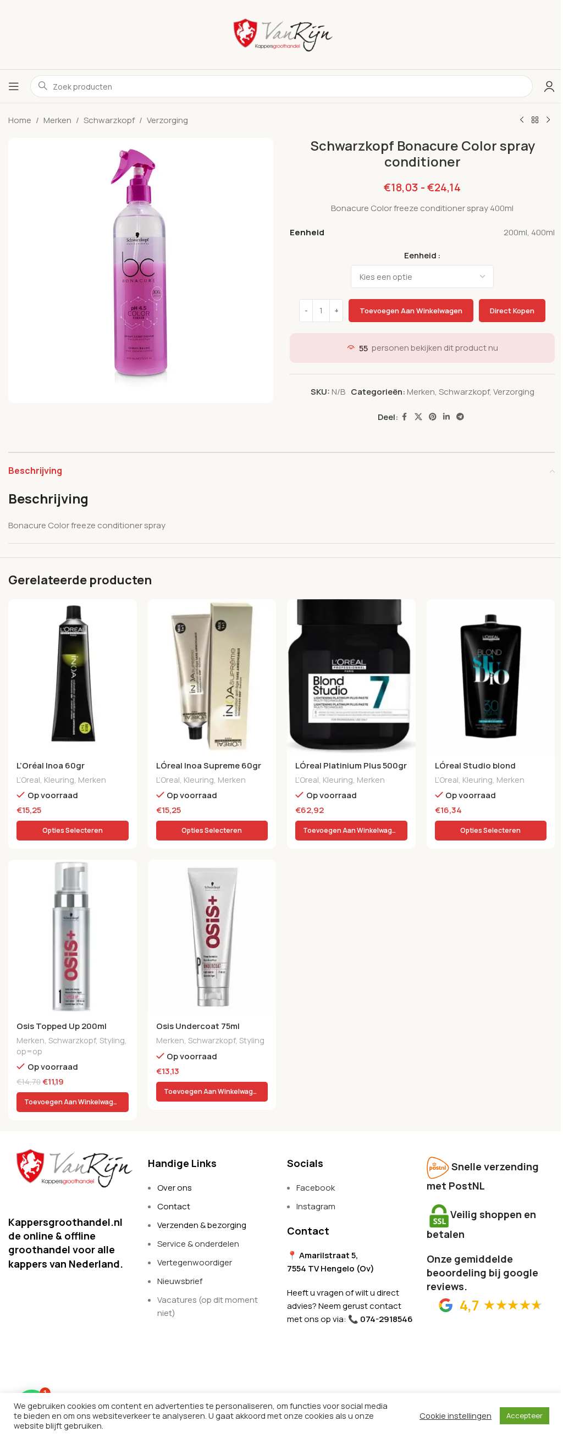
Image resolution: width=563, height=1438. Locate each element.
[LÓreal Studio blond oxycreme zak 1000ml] (491, 676)
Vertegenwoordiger (194, 1262)
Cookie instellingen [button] (456, 1415)
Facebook (315, 1187)
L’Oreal (28, 780)
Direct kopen (512, 311)
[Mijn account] (549, 86)
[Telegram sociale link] (460, 417)
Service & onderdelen (198, 1243)
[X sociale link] (418, 417)
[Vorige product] (521, 120)
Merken (57, 120)
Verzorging (167, 120)
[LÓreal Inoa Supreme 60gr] (212, 676)
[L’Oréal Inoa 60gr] (72, 676)
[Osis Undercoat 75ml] (212, 937)
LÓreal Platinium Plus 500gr (351, 765)
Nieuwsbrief (179, 1281)
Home (19, 120)
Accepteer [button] (524, 1415)
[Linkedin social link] (446, 417)
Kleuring (59, 780)
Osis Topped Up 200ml (61, 1026)
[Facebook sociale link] (404, 417)
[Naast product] (548, 120)
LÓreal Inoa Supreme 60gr (208, 765)
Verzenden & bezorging (201, 1225)
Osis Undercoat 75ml (198, 1026)
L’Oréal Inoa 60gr (50, 765)
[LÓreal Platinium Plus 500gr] (351, 676)
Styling (112, 1040)
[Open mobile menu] (14, 86)
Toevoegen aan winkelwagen (411, 311)
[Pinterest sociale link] (433, 417)
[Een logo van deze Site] (281, 34)
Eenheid (420, 255)
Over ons (174, 1187)
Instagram (315, 1206)
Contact (173, 1206)
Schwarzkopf (109, 120)
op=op (29, 1051)
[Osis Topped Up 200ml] (72, 937)
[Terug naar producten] (535, 120)
